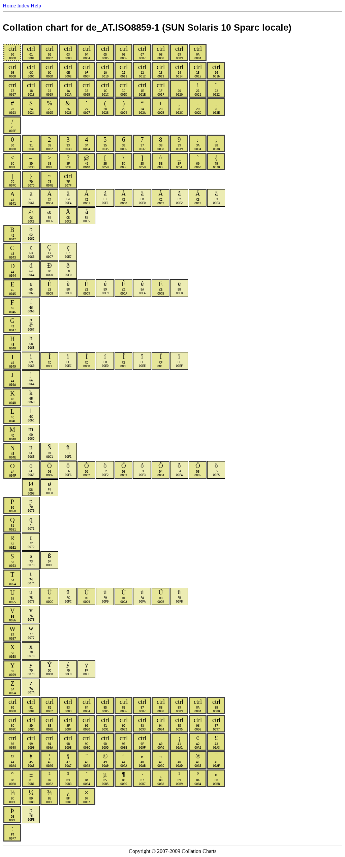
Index (23, 5)
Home (9, 5)
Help (36, 5)
